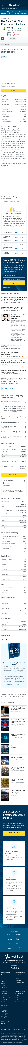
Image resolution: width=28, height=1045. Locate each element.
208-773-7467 (23, 522)
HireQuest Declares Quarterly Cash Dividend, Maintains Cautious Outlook (12, 308)
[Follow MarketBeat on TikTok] (18, 968)
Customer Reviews (19, 982)
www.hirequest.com (21, 517)
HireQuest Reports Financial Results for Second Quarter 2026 (13, 371)
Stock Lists (4, 993)
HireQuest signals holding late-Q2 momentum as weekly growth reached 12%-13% (13, 362)
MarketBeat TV (18, 980)
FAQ (2, 987)
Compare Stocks (5, 995)
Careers (3, 983)
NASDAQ (24, 501)
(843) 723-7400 (22, 520)
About (2, 975)
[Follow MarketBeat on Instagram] (17, 968)
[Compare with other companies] (6, 38)
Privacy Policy (4, 1017)
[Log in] (25, 5)
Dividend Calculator (6, 997)
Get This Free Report (13, 684)
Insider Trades (18, 1000)
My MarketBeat (4, 1000)
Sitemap (3, 1023)
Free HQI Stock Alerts (22, 13)
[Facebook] (11, 968)
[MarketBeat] (14, 5)
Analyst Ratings (19, 993)
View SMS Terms (6, 287)
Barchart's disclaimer (16, 1042)
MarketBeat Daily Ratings (19, 977)
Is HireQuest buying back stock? (10, 422)
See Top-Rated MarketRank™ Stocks (10, 201)
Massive (15, 1035)
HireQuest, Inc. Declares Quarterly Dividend (11, 346)
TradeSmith (11, 491)
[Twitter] (9, 968)
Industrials (23, 504)
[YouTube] (13, 968)
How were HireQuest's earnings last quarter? (11, 417)
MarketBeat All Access (20, 975)
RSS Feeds (3, 1019)
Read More (4, 165)
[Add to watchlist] (2, 38)
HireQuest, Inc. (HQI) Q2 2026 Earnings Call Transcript (13, 353)
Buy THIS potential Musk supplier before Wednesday (18, 316)
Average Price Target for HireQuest (10, 536)
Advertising (4, 1008)
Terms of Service (5, 1021)
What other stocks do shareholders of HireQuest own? (11, 436)
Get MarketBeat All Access (14, 833)
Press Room (4, 981)
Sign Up (13, 90)
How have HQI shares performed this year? (11, 402)
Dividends (17, 995)
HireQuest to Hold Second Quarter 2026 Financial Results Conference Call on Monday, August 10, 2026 (13, 379)
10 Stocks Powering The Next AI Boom (14, 663)
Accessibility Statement (4, 1010)
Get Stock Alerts (14, 474)
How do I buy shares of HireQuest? (10, 432)
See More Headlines (8, 388)
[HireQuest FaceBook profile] (3, 639)
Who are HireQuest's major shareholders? (8, 427)
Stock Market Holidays (20, 1002)
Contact (3, 985)
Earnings (17, 997)
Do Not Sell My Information (4, 1014)
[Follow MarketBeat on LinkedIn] (15, 968)
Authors (3, 979)
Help (5, 987)
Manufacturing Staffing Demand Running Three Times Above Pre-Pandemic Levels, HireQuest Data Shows (14, 299)
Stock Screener (5, 1002)
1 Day (3, 56)
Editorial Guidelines (6, 977)
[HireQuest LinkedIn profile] (8, 639)
